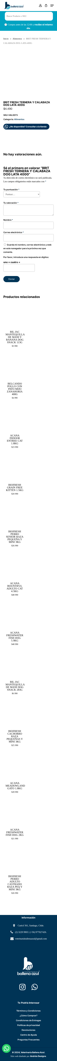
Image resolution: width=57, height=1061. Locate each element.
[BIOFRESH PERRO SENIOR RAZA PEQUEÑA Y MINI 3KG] (14, 513)
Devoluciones (28, 1030)
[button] (52, 5)
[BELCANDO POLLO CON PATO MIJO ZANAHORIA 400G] (14, 366)
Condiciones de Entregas (28, 1020)
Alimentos (17, 39)
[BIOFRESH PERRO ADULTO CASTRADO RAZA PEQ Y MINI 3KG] (14, 858)
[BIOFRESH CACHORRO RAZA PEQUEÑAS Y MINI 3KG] (14, 713)
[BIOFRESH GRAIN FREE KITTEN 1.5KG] (14, 467)
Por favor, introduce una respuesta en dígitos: (26, 257)
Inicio (6, 39)
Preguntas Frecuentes (29, 1039)
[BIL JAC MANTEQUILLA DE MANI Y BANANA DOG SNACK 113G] (14, 314)
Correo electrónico (13, 232)
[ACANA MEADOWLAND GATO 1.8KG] (14, 765)
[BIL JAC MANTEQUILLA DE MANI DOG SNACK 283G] (14, 664)
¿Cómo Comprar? (28, 1015)
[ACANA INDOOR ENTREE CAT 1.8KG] (14, 418)
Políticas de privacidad (28, 1025)
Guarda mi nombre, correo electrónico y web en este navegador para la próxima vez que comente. (27, 248)
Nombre (8, 220)
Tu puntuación (11, 189)
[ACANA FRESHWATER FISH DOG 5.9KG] (14, 615)
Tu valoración (11, 203)
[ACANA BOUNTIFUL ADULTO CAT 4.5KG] (14, 565)
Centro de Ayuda (28, 1035)
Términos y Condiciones (28, 1010)
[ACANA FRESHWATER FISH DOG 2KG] (14, 812)
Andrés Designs (38, 1056)
